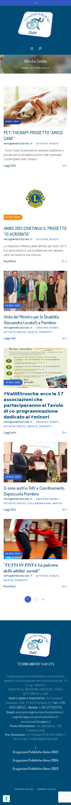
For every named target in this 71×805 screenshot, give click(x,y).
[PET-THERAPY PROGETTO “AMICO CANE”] (35, 106)
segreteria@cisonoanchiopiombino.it (34, 717)
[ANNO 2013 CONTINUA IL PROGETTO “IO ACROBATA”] (35, 198)
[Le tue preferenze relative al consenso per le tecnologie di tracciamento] (6, 798)
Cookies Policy (46, 789)
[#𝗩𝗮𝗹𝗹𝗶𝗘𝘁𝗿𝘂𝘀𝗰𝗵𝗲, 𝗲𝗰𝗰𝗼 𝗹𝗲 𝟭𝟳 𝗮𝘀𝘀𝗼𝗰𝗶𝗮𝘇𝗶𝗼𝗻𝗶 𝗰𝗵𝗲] (35, 368)
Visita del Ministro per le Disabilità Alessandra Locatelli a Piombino (31, 319)
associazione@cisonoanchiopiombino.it (39, 712)
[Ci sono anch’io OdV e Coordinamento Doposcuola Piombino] (35, 462)
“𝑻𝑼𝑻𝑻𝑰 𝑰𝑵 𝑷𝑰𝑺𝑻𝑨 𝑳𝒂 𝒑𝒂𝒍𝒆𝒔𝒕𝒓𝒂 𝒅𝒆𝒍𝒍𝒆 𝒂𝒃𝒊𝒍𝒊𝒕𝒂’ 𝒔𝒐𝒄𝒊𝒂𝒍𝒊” (31, 567)
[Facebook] (35, 747)
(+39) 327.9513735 (50, 707)
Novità (33, 332)
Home (24, 68)
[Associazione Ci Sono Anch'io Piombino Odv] (35, 25)
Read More (10, 261)
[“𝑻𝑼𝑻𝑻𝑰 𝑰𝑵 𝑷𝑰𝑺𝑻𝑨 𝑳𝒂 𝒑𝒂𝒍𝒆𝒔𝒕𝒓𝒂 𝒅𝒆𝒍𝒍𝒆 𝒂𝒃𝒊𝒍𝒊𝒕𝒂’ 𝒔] (35, 539)
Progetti (45, 332)
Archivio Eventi (47, 327)
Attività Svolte (47, 143)
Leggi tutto (10, 338)
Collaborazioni (39, 503)
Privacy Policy (24, 789)
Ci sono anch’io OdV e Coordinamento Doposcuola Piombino (34, 491)
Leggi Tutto (10, 165)
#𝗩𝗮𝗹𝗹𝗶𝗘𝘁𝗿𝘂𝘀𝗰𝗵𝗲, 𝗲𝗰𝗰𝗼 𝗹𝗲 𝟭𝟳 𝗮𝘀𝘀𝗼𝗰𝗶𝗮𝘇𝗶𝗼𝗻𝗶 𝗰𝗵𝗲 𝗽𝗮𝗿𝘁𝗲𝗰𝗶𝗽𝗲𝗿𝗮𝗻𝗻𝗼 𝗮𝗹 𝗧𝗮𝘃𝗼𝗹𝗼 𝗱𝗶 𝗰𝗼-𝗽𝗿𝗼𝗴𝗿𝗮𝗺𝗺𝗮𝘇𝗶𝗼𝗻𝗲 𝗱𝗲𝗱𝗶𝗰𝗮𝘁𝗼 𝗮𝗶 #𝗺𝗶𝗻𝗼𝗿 (34, 405)
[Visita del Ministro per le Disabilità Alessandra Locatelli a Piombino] (35, 291)
